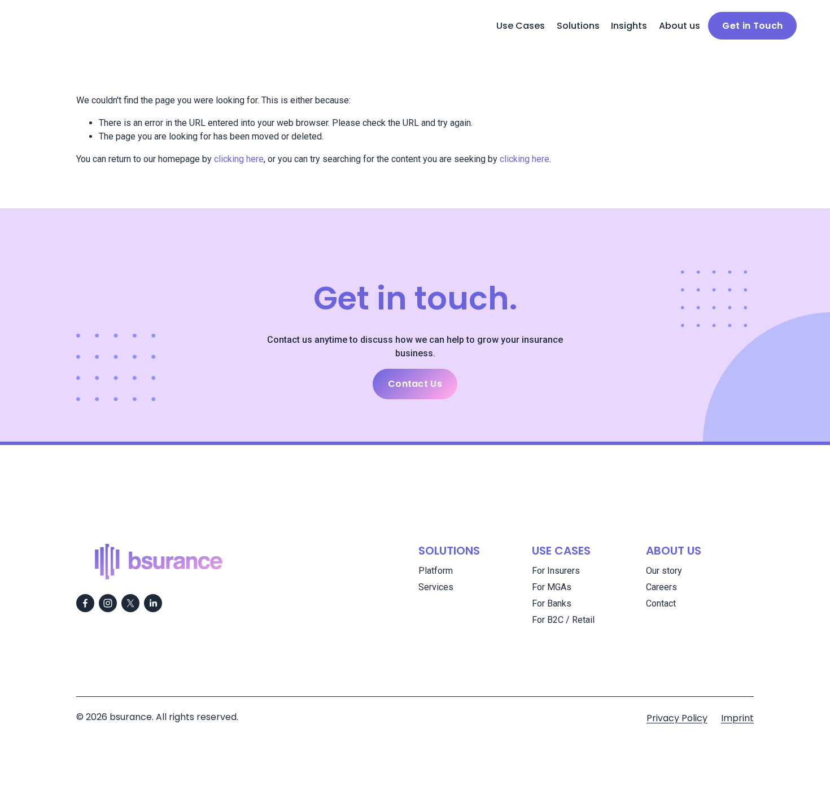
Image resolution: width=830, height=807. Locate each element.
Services (435, 587)
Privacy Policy (676, 718)
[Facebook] (85, 603)
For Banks (551, 603)
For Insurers (556, 570)
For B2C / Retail (563, 619)
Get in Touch (752, 25)
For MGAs (551, 587)
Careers (661, 587)
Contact (661, 603)
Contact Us (415, 383)
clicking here (239, 159)
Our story (664, 570)
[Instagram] (108, 603)
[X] (130, 603)
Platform (435, 570)
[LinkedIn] (153, 603)
